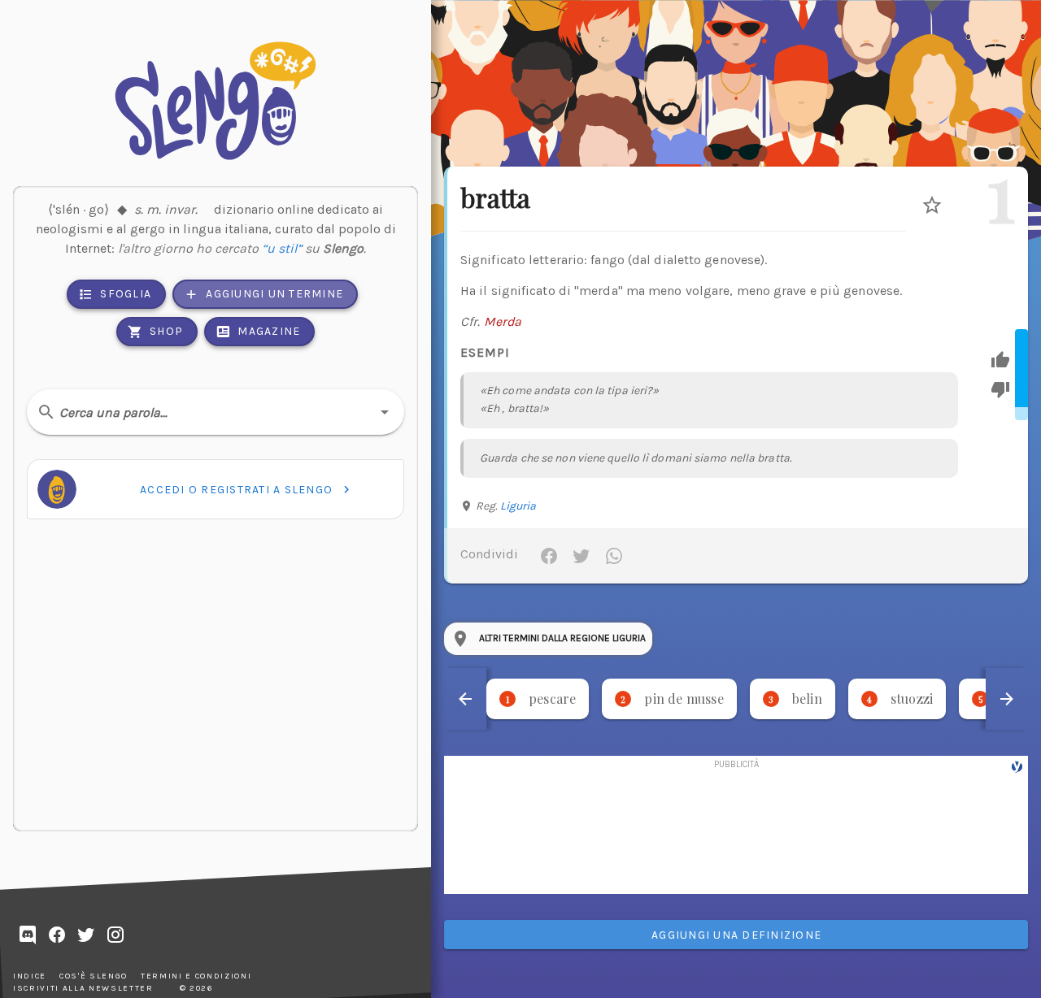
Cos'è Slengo (93, 976)
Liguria (518, 506)
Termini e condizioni (196, 976)
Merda (503, 321)
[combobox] (215, 412)
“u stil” (282, 248)
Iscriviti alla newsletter (83, 988)
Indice (29, 976)
